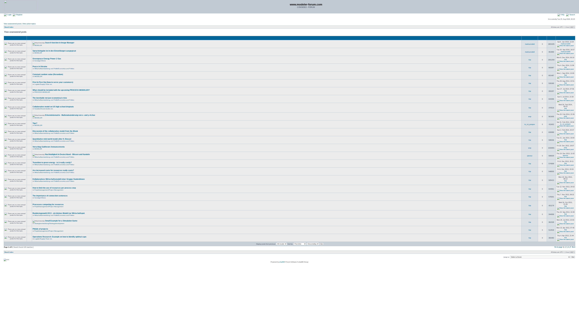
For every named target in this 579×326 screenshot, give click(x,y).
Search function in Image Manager (59, 43)
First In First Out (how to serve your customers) (53, 82)
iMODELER (38, 76)
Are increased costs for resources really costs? (53, 170)
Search (572, 15)
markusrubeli (530, 44)
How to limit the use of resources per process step (54, 188)
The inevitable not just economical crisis (50, 98)
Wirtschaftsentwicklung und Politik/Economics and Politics (54, 68)
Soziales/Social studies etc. (43, 109)
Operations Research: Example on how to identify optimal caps (59, 237)
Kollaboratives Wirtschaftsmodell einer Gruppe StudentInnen (59, 179)
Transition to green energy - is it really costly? (52, 162)
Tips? (35, 123)
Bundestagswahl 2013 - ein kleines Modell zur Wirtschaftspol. (59, 213)
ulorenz (529, 156)
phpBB (281, 262)
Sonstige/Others (40, 61)
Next (573, 247)
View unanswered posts (12, 24)
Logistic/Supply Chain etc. (43, 84)
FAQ (562, 15)
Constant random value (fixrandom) (48, 74)
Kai (530, 60)
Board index (9, 27)
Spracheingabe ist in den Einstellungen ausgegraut (54, 51)
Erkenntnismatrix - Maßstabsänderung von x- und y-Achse (70, 115)
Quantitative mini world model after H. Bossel (52, 139)
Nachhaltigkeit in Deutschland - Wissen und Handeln (67, 154)
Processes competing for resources (48, 204)
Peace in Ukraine (40, 67)
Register (19, 15)
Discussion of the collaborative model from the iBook (55, 131)
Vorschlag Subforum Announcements (49, 147)
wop (529, 116)
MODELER (38, 45)
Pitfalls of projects (40, 229)
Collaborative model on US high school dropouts (53, 107)
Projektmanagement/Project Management (48, 190)
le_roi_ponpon (530, 124)
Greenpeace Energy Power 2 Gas (47, 59)
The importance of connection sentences (50, 196)
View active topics (29, 24)
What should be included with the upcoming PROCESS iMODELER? (61, 90)
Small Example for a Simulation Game (61, 221)
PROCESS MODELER (42, 92)
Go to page (558, 247)
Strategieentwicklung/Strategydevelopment (49, 223)
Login (9, 15)
